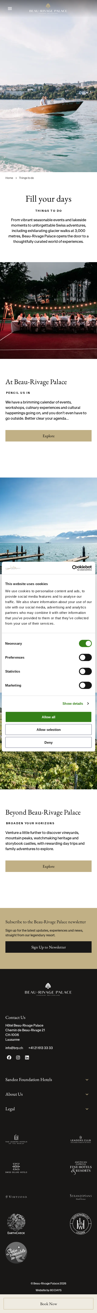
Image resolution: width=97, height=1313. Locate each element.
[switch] (85, 657)
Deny (48, 742)
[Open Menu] (9, 8)
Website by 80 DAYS (49, 1290)
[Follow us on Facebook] (9, 1059)
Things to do (26, 178)
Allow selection (49, 730)
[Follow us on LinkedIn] (27, 1059)
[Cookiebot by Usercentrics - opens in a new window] (72, 568)
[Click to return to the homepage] (48, 8)
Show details (72, 703)
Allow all (48, 717)
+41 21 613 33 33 (40, 1048)
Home (9, 178)
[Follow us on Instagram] (18, 1059)
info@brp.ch (14, 1048)
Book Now (48, 1303)
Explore (49, 435)
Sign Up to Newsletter (48, 947)
